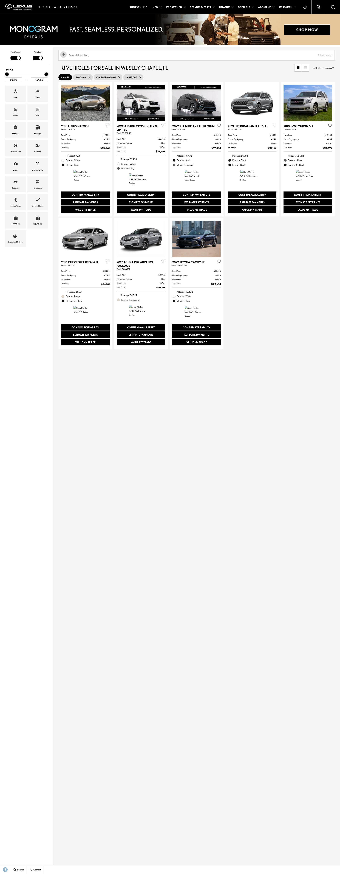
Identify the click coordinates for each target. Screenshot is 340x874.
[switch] (15, 55)
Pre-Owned (174, 7)
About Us (264, 7)
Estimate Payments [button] (85, 202)
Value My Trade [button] (85, 209)
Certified (37, 52)
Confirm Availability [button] (85, 194)
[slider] (7, 74)
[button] (333, 7)
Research (286, 7)
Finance (224, 7)
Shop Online (138, 7)
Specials (244, 7)
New (155, 7)
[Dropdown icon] (318, 7)
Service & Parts (200, 7)
